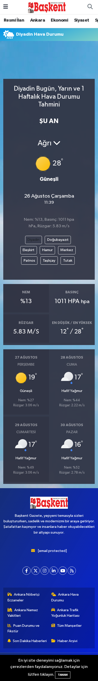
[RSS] (72, 570)
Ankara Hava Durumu (65, 597)
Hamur (47, 250)
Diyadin (33, 240)
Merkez (66, 250)
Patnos (29, 260)
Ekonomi (59, 20)
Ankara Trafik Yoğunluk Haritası (65, 612)
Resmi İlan (14, 20)
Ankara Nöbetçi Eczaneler (24, 597)
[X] (35, 570)
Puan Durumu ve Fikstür (24, 628)
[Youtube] (63, 570)
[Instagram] (44, 570)
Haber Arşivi (67, 641)
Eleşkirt (28, 250)
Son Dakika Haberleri (30, 641)
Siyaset (81, 20)
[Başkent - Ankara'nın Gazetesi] (47, 7)
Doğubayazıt (58, 240)
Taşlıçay (49, 260)
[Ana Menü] (5, 7)
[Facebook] (26, 570)
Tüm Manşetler (69, 626)
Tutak (67, 260)
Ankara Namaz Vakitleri (23, 612)
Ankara (37, 20)
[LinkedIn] (54, 570)
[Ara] (90, 7)
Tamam (63, 674)
